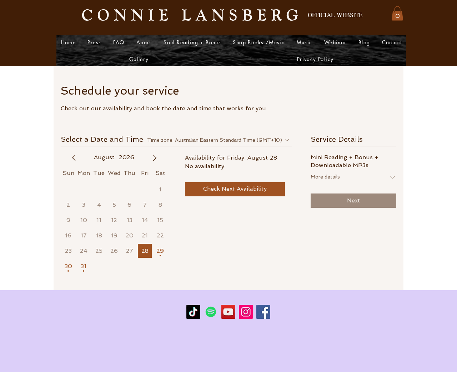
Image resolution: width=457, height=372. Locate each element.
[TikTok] (193, 312)
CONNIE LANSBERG (192, 14)
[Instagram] (246, 312)
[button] (397, 13)
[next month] (154, 158)
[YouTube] (228, 312)
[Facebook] (263, 312)
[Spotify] (211, 312)
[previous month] (74, 158)
